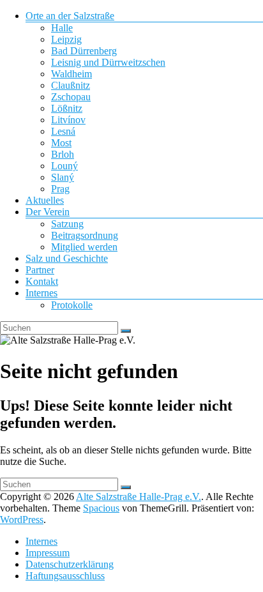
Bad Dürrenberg (84, 50)
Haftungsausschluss (65, 575)
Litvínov (68, 119)
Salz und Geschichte (67, 258)
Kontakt (42, 281)
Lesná (63, 131)
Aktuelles (45, 200)
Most (61, 142)
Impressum (48, 552)
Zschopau (71, 96)
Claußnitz (70, 85)
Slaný (62, 177)
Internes (41, 292)
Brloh (62, 154)
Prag (60, 188)
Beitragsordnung (84, 235)
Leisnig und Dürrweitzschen (108, 62)
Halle (62, 27)
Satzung (67, 223)
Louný (64, 165)
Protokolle (72, 305)
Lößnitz (66, 108)
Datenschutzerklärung (70, 564)
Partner (40, 269)
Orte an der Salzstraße (70, 15)
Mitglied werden (84, 246)
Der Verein (48, 211)
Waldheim (71, 73)
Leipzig (66, 39)
